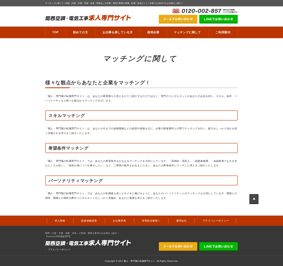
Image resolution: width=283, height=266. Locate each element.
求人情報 (60, 220)
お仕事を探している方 (118, 32)
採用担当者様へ (151, 220)
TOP (55, 32)
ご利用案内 (222, 32)
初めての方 (80, 32)
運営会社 (181, 220)
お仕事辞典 (119, 220)
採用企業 (153, 32)
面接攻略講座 (89, 220)
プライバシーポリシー (216, 220)
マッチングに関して (187, 32)
